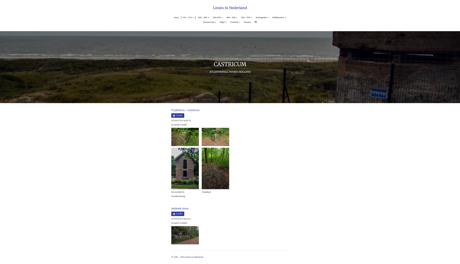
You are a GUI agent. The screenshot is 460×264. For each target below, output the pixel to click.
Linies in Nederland (230, 8)
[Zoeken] (255, 22)
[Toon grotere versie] (185, 137)
